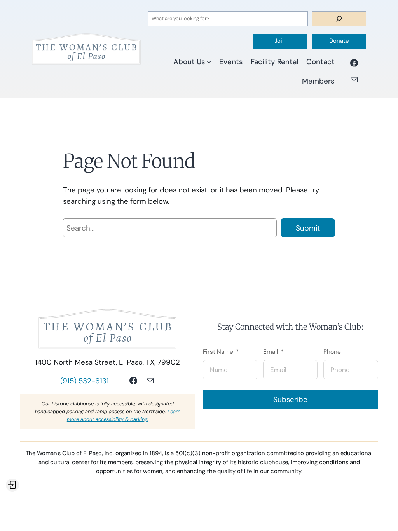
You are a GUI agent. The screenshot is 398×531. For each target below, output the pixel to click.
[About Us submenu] (209, 61)
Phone (332, 352)
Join (280, 41)
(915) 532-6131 (84, 381)
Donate (339, 41)
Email (270, 352)
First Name (218, 352)
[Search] (339, 18)
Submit (308, 228)
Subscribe (290, 399)
